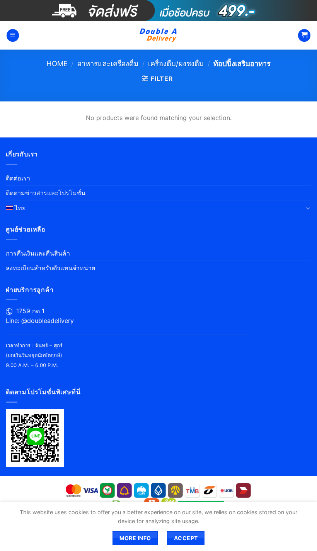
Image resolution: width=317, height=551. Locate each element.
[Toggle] (308, 208)
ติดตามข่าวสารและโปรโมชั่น (45, 193)
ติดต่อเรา (18, 178)
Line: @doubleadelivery (40, 320)
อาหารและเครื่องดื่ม (107, 63)
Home (57, 63)
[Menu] (13, 35)
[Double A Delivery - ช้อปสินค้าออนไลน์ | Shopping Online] (158, 35)
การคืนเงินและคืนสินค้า (38, 253)
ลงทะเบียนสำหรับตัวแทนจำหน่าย (50, 268)
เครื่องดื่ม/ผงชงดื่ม (176, 63)
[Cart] (304, 35)
